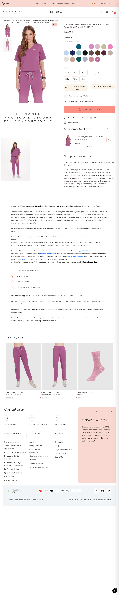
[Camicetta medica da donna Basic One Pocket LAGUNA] (78, 46)
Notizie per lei (10, 477)
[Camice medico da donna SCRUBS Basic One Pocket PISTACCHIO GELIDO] (78, 53)
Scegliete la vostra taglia (77, 88)
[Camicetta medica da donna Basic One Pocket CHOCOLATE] (91, 53)
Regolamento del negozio (11, 457)
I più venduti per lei (12, 469)
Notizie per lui (10, 480)
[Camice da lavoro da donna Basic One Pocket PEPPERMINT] (72, 46)
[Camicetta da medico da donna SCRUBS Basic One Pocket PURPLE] (97, 59)
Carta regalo (60, 453)
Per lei (5, 12)
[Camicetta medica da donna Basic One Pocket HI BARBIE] (110, 46)
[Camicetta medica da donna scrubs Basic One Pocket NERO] (85, 53)
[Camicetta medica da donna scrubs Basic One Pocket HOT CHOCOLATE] (97, 53)
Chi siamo (59, 442)
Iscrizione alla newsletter (40, 467)
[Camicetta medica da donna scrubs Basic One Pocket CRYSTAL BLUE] (66, 53)
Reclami (32, 460)
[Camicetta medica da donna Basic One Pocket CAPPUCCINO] (72, 59)
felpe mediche (27, 259)
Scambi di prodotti (37, 463)
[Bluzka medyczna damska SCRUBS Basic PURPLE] (109, 140)
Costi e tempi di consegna (36, 450)
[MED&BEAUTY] (58, 12)
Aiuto (32, 442)
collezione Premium (74, 310)
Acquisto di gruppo (27, 12)
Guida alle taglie (104, 86)
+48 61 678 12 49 (60, 424)
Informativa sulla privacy (15, 452)
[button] (28, 101)
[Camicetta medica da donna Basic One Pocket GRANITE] (72, 53)
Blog (57, 446)
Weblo (108, 500)
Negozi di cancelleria (64, 449)
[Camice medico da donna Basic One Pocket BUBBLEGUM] (66, 46)
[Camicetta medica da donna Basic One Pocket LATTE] (110, 53)
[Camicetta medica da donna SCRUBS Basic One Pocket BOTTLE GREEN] (78, 59)
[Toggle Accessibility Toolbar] (114, 590)
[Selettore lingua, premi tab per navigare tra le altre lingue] (93, 3)
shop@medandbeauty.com (38, 424)
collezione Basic (34, 310)
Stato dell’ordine (11, 442)
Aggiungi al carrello (91, 109)
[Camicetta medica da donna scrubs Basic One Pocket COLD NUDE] (66, 59)
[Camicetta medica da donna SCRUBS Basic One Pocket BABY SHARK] (85, 59)
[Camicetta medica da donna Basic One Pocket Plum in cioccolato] (103, 53)
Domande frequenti (11, 424)
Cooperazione (35, 446)
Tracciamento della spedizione (12, 447)
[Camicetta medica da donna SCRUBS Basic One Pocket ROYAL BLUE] (85, 46)
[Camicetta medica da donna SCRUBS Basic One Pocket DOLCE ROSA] (91, 59)
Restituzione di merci (38, 456)
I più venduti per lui (13, 473)
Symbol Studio (87, 500)
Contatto (59, 457)
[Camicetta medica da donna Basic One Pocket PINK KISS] (91, 46)
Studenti (17, 12)
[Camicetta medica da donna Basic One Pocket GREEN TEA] (103, 46)
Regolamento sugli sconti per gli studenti (14, 464)
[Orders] (107, 13)
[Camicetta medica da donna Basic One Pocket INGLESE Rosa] (97, 46)
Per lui (10, 12)
